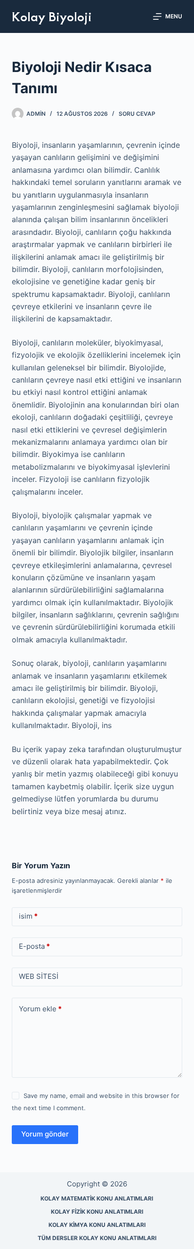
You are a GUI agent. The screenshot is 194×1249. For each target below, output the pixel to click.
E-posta (34, 946)
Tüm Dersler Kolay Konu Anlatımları (97, 1237)
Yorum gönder (45, 1133)
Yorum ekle (40, 1008)
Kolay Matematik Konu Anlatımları (96, 1198)
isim (28, 916)
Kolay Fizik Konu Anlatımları (97, 1211)
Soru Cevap (137, 113)
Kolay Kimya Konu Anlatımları (97, 1224)
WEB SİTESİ (38, 976)
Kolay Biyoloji (52, 16)
